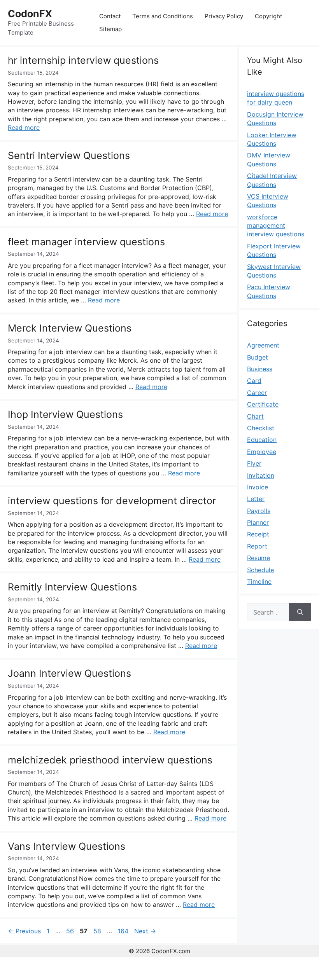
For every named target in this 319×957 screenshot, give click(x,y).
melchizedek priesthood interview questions (110, 760)
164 (123, 931)
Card (254, 380)
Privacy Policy (224, 16)
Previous (24, 931)
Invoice (257, 487)
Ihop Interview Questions (65, 414)
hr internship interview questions (83, 60)
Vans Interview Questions (66, 846)
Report (257, 546)
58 (98, 931)
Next (145, 931)
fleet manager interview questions (86, 242)
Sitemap (110, 29)
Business (259, 369)
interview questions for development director (112, 500)
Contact (110, 16)
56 (71, 931)
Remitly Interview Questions (72, 587)
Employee (261, 452)
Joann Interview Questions (69, 673)
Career (257, 392)
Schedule (260, 570)
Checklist (260, 428)
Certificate (263, 404)
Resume (258, 558)
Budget (257, 357)
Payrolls (258, 511)
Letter (256, 499)
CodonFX (30, 13)
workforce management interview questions (275, 225)
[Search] (300, 612)
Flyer (254, 463)
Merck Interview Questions (69, 328)
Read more (24, 127)
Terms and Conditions (162, 16)
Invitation (260, 475)
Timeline (259, 581)
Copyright (268, 16)
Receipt (258, 534)
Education (262, 440)
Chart (255, 416)
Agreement (263, 345)
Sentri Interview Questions (69, 155)
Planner (258, 522)
